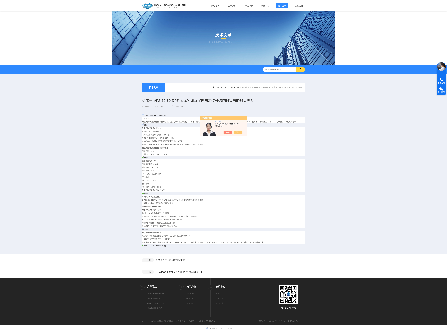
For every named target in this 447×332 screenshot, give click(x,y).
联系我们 (298, 6)
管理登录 (282, 321)
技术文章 (282, 6)
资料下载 (219, 303)
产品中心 (249, 6)
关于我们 (232, 6)
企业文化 (190, 298)
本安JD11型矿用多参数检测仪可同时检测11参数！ (179, 272)
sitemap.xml (293, 321)
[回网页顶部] (441, 74)
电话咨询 (441, 83)
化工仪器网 (272, 321)
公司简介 (190, 294)
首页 (226, 87)
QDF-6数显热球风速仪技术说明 (170, 260)
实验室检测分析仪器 (155, 294)
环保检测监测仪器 (154, 308)
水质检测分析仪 (153, 298)
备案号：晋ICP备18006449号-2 (202, 321)
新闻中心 (265, 6)
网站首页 (215, 6)
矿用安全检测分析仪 (155, 303)
